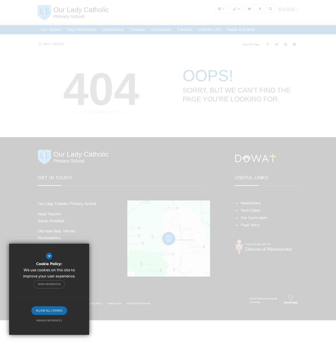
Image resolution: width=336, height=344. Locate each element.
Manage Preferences (49, 321)
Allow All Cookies (49, 310)
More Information (49, 284)
